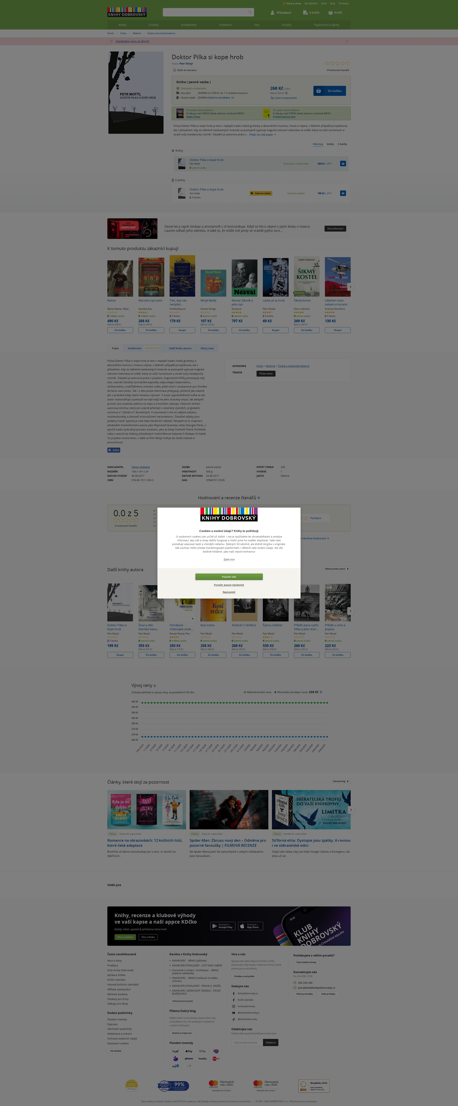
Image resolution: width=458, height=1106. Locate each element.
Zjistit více (229, 559)
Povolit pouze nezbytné (229, 585)
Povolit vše (229, 576)
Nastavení (229, 592)
